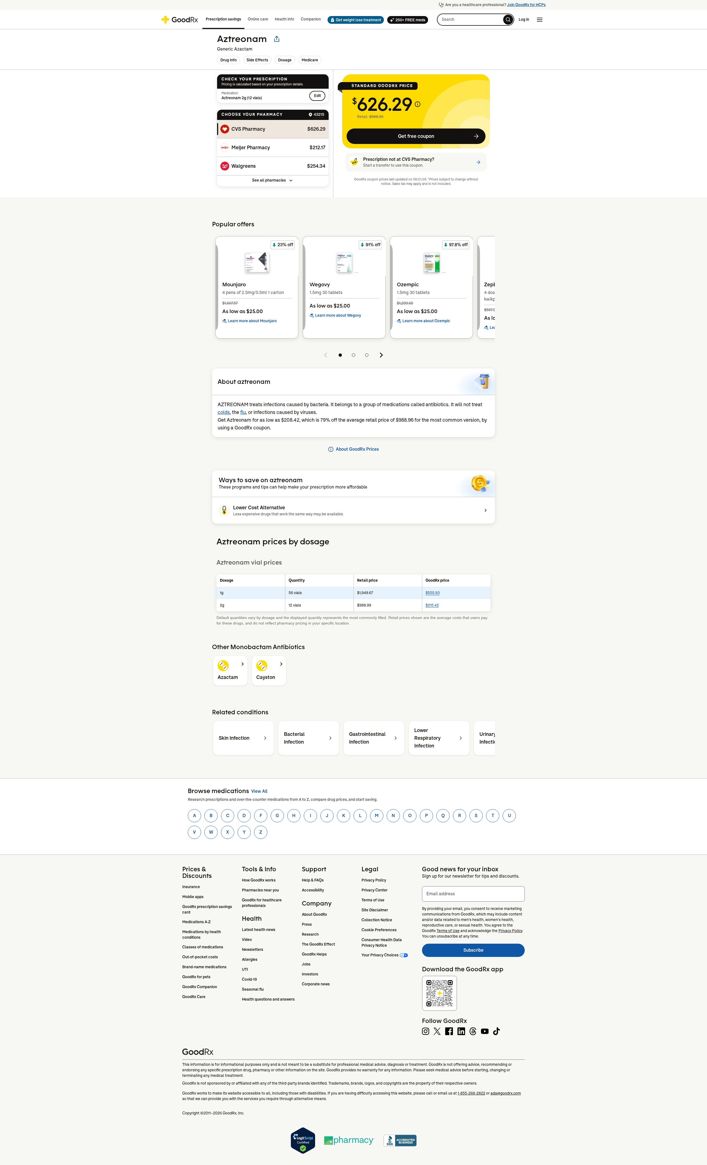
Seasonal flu (253, 989)
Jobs (306, 964)
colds (224, 412)
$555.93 (433, 592)
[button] (354, 20)
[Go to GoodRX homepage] (179, 19)
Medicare (310, 59)
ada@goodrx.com (505, 1093)
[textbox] (473, 894)
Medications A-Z (196, 921)
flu (243, 412)
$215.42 (432, 605)
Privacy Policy (374, 880)
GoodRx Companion (199, 986)
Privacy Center (374, 890)
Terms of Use (373, 900)
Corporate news (316, 984)
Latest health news (258, 929)
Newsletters (252, 949)
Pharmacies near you (260, 890)
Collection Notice (377, 919)
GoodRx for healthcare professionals (262, 903)
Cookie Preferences (379, 929)
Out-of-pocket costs (200, 956)
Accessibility (313, 890)
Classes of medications (202, 946)
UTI (245, 969)
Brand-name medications (204, 966)
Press (307, 924)
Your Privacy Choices (380, 955)
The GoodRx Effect (318, 944)
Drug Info (228, 59)
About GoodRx (314, 914)
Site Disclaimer (375, 909)
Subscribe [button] (494, 951)
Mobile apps (193, 896)
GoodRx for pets (196, 976)
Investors (310, 974)
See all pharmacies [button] (269, 180)
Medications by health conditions (202, 934)
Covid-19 (249, 979)
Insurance (191, 886)
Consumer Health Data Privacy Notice (382, 942)
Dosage (285, 59)
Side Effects (257, 59)
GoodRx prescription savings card (207, 909)
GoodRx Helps (314, 954)
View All (259, 791)
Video (247, 939)
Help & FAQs (313, 880)
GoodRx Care (193, 996)
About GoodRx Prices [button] (357, 449)
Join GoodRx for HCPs (526, 4)
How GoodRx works (259, 880)
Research (310, 934)
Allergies (249, 959)
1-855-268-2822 (471, 1093)
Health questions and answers (268, 999)
